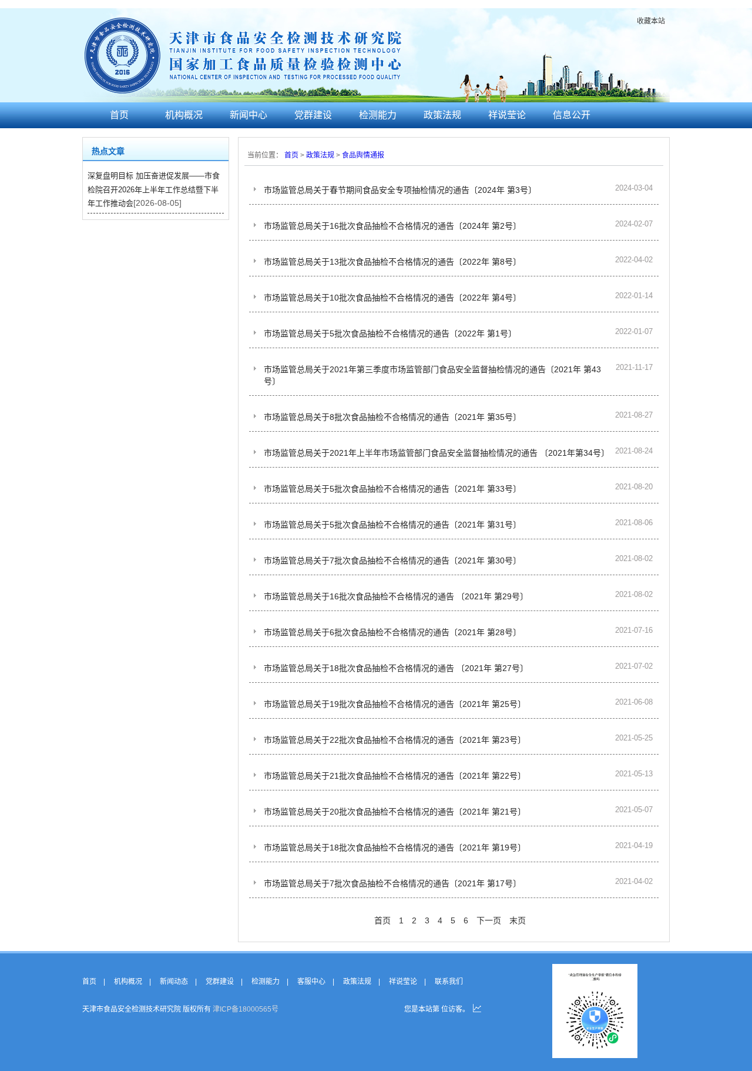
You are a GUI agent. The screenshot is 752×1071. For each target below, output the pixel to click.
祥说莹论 (507, 115)
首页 (119, 115)
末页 (517, 920)
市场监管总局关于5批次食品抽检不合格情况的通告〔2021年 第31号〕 (392, 524)
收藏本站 (651, 21)
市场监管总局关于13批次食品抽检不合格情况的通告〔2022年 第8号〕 (392, 261)
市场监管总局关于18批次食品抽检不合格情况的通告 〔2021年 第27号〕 (396, 668)
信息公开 (571, 115)
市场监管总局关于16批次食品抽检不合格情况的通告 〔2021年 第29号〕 (396, 596)
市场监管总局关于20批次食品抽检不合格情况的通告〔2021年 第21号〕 (395, 811)
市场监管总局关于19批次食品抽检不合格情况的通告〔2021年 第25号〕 (395, 704)
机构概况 (184, 115)
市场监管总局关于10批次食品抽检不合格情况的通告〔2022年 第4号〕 (392, 297)
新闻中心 (248, 115)
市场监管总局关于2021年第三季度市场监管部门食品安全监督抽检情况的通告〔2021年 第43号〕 (432, 375)
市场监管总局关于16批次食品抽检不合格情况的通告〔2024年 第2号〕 (392, 226)
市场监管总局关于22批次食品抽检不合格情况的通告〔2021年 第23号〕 (395, 740)
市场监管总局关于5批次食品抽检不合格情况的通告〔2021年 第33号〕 (392, 488)
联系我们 (449, 981)
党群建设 (313, 115)
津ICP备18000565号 (245, 1009)
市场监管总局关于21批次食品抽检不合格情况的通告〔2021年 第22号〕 (395, 775)
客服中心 (311, 981)
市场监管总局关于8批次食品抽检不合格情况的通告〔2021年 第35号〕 (392, 417)
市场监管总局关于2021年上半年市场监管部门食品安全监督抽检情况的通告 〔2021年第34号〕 (436, 453)
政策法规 (442, 115)
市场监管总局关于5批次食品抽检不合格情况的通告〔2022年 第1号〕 (390, 333)
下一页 (488, 920)
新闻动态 (174, 981)
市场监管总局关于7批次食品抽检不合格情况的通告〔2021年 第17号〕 (392, 883)
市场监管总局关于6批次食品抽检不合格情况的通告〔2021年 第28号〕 (392, 632)
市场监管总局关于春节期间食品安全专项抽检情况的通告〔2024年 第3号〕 (400, 190)
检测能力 (378, 115)
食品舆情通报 (363, 155)
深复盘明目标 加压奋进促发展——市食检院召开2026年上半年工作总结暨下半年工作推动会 (154, 189)
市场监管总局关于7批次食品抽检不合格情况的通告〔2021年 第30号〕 (392, 560)
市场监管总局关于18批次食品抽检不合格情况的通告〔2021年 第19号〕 (395, 847)
